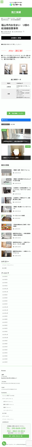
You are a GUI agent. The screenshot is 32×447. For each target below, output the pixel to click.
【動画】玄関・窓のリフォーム (21, 170)
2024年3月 (4, 301)
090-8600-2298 (6, 383)
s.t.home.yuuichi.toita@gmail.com (9, 389)
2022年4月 (4, 356)
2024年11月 (5, 291)
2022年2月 (4, 362)
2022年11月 (5, 334)
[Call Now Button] (4, 443)
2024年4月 (4, 298)
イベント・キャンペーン (7, 265)
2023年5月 (4, 328)
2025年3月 (4, 282)
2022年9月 (4, 340)
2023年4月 (4, 331)
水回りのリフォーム (8, 401)
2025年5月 (4, 279)
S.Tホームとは (5, 416)
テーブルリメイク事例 (19, 215)
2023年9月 (4, 316)
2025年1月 (4, 285)
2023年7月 (4, 322)
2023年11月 (5, 310)
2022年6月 (4, 350)
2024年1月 (4, 304)
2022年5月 (4, 353)
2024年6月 (4, 294)
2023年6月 (4, 325)
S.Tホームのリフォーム (7, 398)
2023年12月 (5, 307)
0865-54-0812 (16, 383)
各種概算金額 (5, 422)
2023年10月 (5, 313)
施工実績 (13, 124)
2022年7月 (4, 346)
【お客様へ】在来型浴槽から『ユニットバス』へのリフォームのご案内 (22, 189)
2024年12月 (5, 288)
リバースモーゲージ (7, 410)
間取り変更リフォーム (8, 404)
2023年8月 (4, 319)
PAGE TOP (29, 431)
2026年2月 (4, 276)
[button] (16, 113)
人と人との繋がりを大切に (8, 395)
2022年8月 (4, 343)
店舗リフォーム (6, 407)
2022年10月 (5, 337)
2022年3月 (4, 359)
